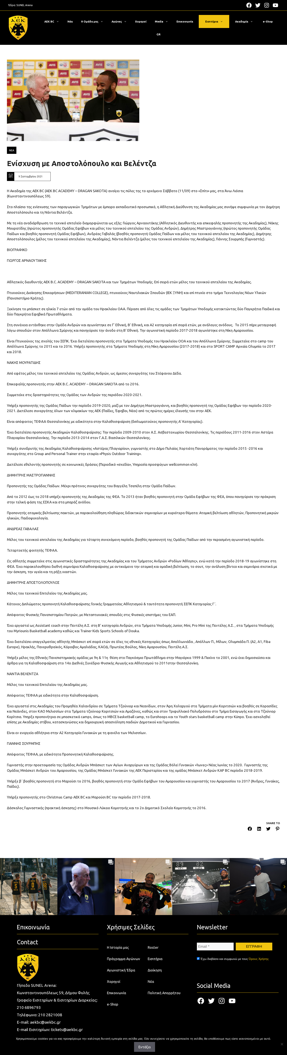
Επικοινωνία (184, 21)
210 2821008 (50, 1014)
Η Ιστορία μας (118, 947)
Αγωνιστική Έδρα (121, 970)
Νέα (70, 21)
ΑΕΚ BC (49, 21)
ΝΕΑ (11, 150)
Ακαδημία (241, 21)
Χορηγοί (140, 21)
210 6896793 (29, 1007)
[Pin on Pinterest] (277, 829)
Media (159, 21)
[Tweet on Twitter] (268, 829)
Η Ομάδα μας (89, 21)
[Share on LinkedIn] (259, 829)
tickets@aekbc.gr (67, 1029)
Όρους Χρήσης (259, 959)
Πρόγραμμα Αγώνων (123, 959)
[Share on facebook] (249, 829)
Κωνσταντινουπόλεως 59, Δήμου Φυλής (53, 992)
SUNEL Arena (24, 5)
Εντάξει (144, 1047)
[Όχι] (282, 1044)
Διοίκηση (155, 970)
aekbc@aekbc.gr (45, 1022)
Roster (153, 947)
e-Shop (268, 21)
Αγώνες (117, 21)
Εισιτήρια (211, 21)
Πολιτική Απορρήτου (164, 993)
